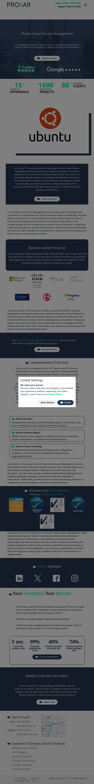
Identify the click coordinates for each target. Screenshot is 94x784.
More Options (47, 402)
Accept (67, 402)
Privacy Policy (55, 394)
